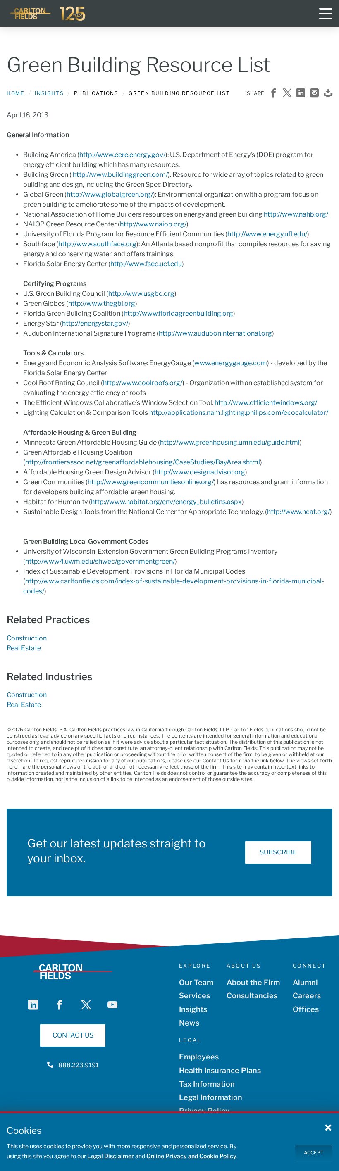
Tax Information (207, 1084)
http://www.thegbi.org (101, 303)
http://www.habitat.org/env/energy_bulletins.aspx (166, 502)
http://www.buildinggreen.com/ (120, 175)
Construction (27, 638)
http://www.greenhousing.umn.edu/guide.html (230, 442)
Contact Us (73, 1035)
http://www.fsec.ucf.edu (146, 264)
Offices (306, 1009)
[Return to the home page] (48, 13)
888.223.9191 (78, 1065)
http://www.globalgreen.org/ (110, 194)
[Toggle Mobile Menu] (325, 13)
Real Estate (24, 648)
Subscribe (278, 852)
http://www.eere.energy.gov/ (122, 155)
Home (15, 93)
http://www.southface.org (97, 244)
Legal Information (210, 1097)
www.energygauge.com (230, 363)
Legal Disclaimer (110, 1155)
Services (194, 995)
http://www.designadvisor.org (200, 472)
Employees (199, 1056)
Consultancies (252, 995)
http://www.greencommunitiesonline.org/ (151, 482)
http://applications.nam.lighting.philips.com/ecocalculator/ (238, 413)
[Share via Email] (314, 93)
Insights (49, 93)
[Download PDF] (328, 93)
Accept (314, 1153)
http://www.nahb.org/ (296, 214)
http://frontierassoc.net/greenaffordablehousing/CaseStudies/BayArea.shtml (142, 462)
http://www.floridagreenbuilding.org (178, 313)
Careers (307, 995)
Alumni (305, 982)
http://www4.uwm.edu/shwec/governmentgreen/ (100, 561)
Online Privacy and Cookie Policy (191, 1155)
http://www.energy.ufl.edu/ (267, 234)
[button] (328, 1127)
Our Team (196, 982)
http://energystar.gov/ (95, 323)
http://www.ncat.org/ (298, 512)
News (189, 1023)
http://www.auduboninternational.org (215, 333)
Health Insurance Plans (220, 1070)
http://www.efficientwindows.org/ (266, 403)
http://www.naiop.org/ (153, 224)
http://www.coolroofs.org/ (142, 383)
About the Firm (253, 982)
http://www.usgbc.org (141, 294)
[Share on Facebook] (273, 93)
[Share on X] (287, 93)
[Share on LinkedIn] (300, 93)
